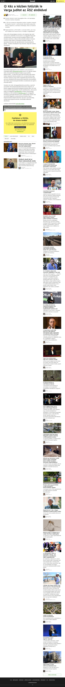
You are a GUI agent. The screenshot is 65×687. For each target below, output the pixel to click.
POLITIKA (9, 15)
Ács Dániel (12, 14)
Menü (3, 1)
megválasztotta (18, 91)
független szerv (22, 93)
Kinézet (53, 1)
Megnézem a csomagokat (20, 127)
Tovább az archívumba (52, 674)
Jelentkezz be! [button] (20, 131)
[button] (6, 136)
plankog (9, 14)
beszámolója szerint (17, 71)
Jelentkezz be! (61, 1)
